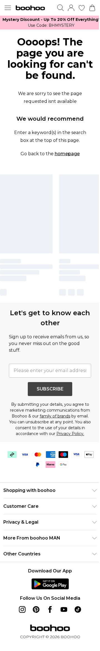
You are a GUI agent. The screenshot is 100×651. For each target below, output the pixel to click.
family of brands (55, 416)
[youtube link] (64, 609)
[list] (50, 22)
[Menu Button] (7, 7)
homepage (67, 153)
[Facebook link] (50, 609)
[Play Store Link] (50, 583)
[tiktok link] (77, 609)
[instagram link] (22, 609)
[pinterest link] (36, 609)
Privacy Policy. (70, 433)
